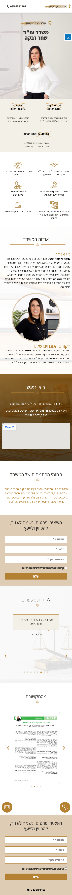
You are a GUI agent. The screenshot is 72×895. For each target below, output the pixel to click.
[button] (66, 639)
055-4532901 (48, 410)
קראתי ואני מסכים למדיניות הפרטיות (43, 568)
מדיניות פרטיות (36, 889)
